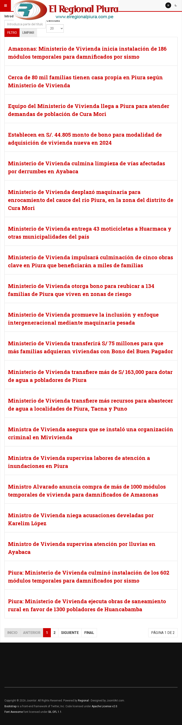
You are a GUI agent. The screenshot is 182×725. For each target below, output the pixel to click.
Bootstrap (10, 706)
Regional (83, 700)
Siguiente (70, 633)
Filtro (12, 32)
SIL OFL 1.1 (54, 711)
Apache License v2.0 (104, 706)
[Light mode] (168, 5)
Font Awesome (13, 711)
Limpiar (28, 32)
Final (89, 633)
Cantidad (53, 20)
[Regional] (66, 5)
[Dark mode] (176, 5)
